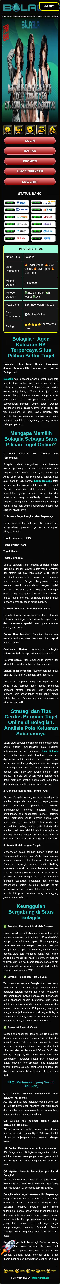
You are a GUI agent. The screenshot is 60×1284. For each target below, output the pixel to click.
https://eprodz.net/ (40, 1278)
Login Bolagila (43, 480)
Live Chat (49, 6)
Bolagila (8, 378)
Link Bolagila (50, 751)
